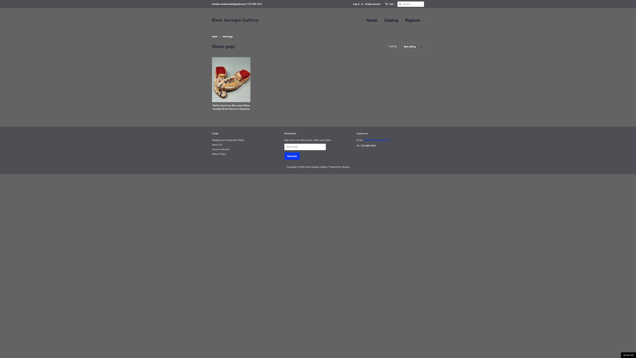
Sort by (393, 46)
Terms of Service (221, 149)
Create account (372, 3)
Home (371, 20)
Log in (356, 3)
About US (217, 144)
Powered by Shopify (339, 167)
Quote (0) (628, 355)
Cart (391, 3)
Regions (413, 20)
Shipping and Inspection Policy (228, 140)
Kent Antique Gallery (235, 20)
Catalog (391, 20)
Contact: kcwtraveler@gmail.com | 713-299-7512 (237, 3)
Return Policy (219, 154)
